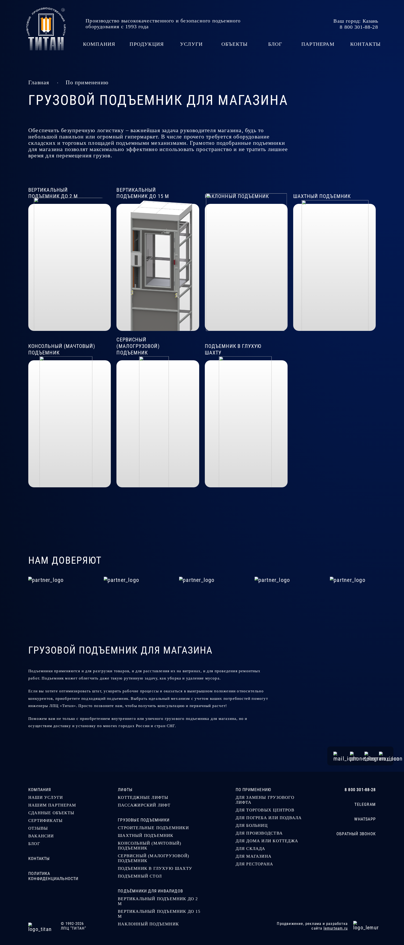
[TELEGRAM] (368, 756)
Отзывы (38, 828)
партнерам (318, 44)
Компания (39, 789)
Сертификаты (45, 820)
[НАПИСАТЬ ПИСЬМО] (338, 756)
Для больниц (252, 825)
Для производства (259, 833)
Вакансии (41, 836)
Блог (34, 843)
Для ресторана (254, 864)
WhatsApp (365, 819)
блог (275, 44)
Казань (370, 21)
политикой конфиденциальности (234, 939)
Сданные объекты (51, 813)
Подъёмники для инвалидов (150, 890)
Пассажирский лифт (144, 805)
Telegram (365, 804)
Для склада (250, 848)
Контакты (39, 858)
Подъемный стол (140, 876)
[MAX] (383, 756)
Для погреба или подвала (269, 817)
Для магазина (253, 856)
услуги (191, 44)
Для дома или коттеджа (267, 841)
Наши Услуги (45, 797)
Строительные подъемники (153, 827)
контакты (365, 44)
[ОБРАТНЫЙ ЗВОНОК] (354, 756)
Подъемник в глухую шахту (155, 868)
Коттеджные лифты (143, 797)
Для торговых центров (265, 810)
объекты (234, 44)
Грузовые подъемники (144, 820)
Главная (38, 82)
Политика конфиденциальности (53, 876)
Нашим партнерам (52, 805)
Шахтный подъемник (145, 835)
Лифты (125, 789)
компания (99, 44)
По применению (87, 82)
